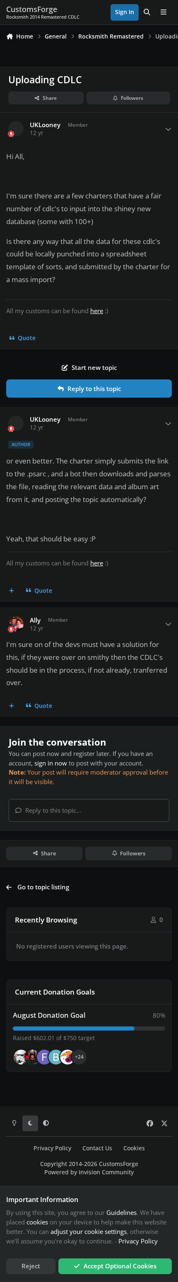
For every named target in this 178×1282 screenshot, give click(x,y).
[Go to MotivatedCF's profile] (67, 1057)
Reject (31, 1266)
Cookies (134, 1148)
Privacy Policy (52, 1148)
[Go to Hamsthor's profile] (21, 1057)
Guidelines (121, 1212)
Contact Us (97, 1148)
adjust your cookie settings (89, 1231)
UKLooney (45, 125)
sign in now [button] (50, 763)
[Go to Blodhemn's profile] (55, 1057)
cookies (37, 1222)
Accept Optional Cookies (120, 1266)
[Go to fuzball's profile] (44, 1057)
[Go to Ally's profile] (16, 624)
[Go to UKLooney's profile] (16, 129)
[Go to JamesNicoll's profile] (32, 1057)
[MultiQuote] (11, 591)
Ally (35, 620)
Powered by (89, 1172)
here (96, 311)
